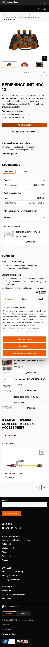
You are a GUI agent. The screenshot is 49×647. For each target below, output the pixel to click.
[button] (24, 72)
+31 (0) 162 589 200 (10, 576)
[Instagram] (16, 528)
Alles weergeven (9, 154)
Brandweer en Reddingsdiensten (30, 15)
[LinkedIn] (3, 528)
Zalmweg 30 (7, 587)
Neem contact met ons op (12, 572)
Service (5, 560)
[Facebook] (11, 528)
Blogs (4, 552)
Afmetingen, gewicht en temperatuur (20, 211)
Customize (23, 346)
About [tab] (40, 299)
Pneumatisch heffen (9, 17)
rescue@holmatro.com (11, 580)
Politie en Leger (8, 544)
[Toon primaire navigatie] (44, 8)
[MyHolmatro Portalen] (40, 3)
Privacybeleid (6, 629)
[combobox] (24, 435)
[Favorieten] (45, 3)
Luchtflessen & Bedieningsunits (29, 17)
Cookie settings (9, 634)
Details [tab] (24, 299)
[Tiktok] (20, 528)
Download (32, 242)
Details (7, 180)
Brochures (6, 556)
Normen (7, 218)
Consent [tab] (8, 299)
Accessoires (10, 435)
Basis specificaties (12, 193)
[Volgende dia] (44, 73)
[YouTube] (7, 528)
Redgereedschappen (9, 15)
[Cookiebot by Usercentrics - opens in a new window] (35, 292)
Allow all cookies (24, 339)
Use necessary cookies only (24, 353)
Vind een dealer (24, 125)
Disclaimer (5, 625)
